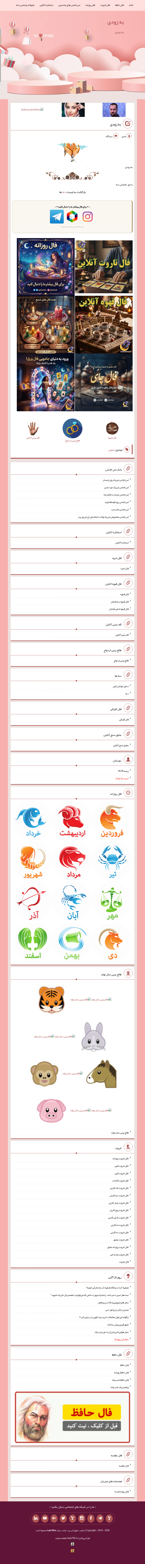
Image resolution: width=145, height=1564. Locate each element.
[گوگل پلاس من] (54, 1518)
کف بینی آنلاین (122, 634)
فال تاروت (105, 4)
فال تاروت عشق (121, 1239)
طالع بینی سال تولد (120, 1132)
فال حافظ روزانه (121, 1372)
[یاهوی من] (109, 1518)
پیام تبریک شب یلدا (120, 1387)
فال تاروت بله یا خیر (119, 1254)
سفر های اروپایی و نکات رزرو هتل (113, 1302)
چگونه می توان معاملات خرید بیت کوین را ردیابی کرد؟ (104, 1317)
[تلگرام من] (100, 1518)
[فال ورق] (45, 383)
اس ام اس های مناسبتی (69, 4)
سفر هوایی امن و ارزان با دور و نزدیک (112, 1331)
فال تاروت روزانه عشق (118, 1247)
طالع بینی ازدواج (121, 660)
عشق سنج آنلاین (121, 745)
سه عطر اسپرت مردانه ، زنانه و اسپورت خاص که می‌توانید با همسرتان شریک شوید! (90, 1294)
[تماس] (72, 1518)
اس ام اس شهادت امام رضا (116, 494)
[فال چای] (104, 383)
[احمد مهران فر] (114, 110)
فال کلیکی (124, 719)
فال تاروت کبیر (121, 1165)
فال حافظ (119, 4)
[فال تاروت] (104, 267)
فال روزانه (90, 4)
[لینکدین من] (35, 1518)
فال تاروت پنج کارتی (119, 1210)
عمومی (111, 449)
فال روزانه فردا (121, 1491)
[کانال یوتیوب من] (44, 1518)
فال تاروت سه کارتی (119, 1195)
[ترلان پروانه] (73, 110)
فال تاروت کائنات (120, 1180)
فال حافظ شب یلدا (120, 1379)
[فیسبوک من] (90, 1518)
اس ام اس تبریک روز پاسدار (116, 479)
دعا (64, 192)
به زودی (115, 21)
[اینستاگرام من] (81, 1518)
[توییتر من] (63, 1518)
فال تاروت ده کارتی (120, 1232)
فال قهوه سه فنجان (120, 601)
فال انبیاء (124, 568)
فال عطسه (124, 1465)
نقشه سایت (60, 1538)
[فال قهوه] (104, 325)
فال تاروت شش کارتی (118, 1217)
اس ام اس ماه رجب (120, 509)
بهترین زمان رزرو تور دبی (117, 1309)
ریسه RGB (123, 770)
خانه (131, 4)
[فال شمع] (45, 325)
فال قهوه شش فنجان (119, 608)
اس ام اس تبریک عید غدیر (116, 487)
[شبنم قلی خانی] (32, 110)
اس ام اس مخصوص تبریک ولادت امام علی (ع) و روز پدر (103, 516)
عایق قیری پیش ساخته (118, 1324)
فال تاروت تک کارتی (119, 1187)
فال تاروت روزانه (121, 1158)
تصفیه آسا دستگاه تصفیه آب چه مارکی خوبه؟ (107, 1287)
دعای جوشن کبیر (121, 686)
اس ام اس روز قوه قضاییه (117, 502)
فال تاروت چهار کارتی (119, 1202)
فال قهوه (124, 594)
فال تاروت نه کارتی (120, 1224)
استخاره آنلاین (46, 4)
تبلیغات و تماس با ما (25, 4)
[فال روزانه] (45, 267)
